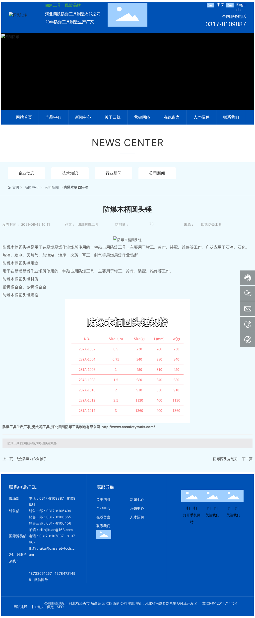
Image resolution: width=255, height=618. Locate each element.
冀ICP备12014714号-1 (220, 603)
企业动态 (26, 173)
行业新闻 (114, 173)
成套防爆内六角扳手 (31, 459)
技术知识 (70, 173)
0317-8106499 (58, 511)
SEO (60, 607)
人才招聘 (137, 517)
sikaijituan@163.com (56, 530)
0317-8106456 (58, 523)
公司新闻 (157, 173)
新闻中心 (32, 187)
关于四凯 (103, 499)
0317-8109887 (225, 24)
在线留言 (103, 517)
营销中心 (137, 508)
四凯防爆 (127, 77)
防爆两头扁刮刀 (225, 459)
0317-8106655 (58, 517)
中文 (221, 4)
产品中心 (103, 508)
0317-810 (47, 536)
